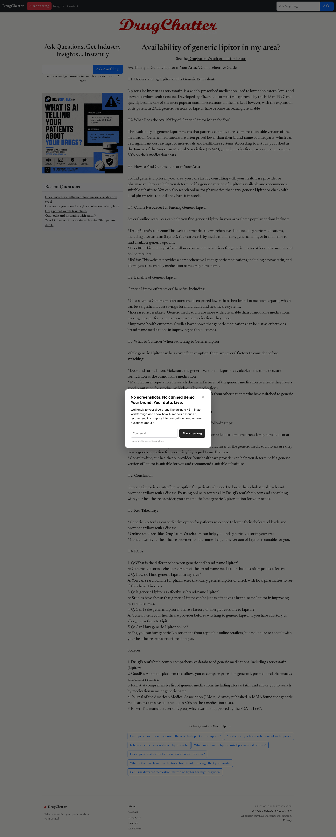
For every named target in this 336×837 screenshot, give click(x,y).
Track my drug (192, 433)
